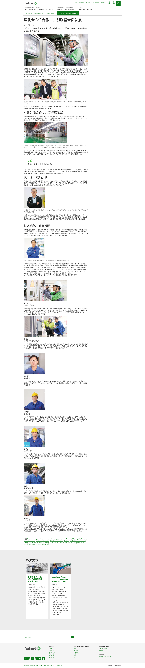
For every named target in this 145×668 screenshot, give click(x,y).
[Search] (118, 3)
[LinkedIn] (36, 658)
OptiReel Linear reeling (78, 541)
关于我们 (26, 665)
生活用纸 (76, 653)
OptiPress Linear (29, 541)
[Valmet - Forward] (31, 3)
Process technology (42, 544)
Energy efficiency (79, 542)
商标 (37, 665)
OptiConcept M (75, 539)
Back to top (72, 639)
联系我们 (51, 657)
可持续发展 (52, 653)
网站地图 (32, 665)
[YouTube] (39, 658)
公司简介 (51, 648)
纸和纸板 (76, 650)
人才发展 (51, 650)
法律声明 (49, 665)
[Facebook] (25, 658)
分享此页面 (27, 637)
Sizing (26, 542)
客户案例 (51, 655)
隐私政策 (59, 665)
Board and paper (33, 539)
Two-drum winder (66, 542)
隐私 (54, 665)
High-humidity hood (56, 541)
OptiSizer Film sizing (35, 542)
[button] (29, 13)
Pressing (84, 539)
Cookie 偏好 (42, 665)
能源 (75, 655)
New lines (66, 539)
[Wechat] (43, 658)
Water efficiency (29, 544)
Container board (45, 539)
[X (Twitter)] (32, 658)
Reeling (66, 541)
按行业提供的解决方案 (105, 657)
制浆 (75, 648)
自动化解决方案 (103, 648)
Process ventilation (42, 541)
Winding (46, 542)
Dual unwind (54, 542)
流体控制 (101, 650)
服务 (75, 657)
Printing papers (56, 539)
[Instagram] (28, 658)
